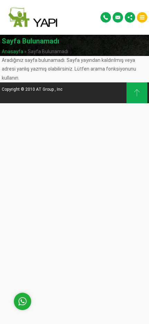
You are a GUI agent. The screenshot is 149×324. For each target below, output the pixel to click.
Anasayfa (12, 51)
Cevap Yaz (65, 272)
